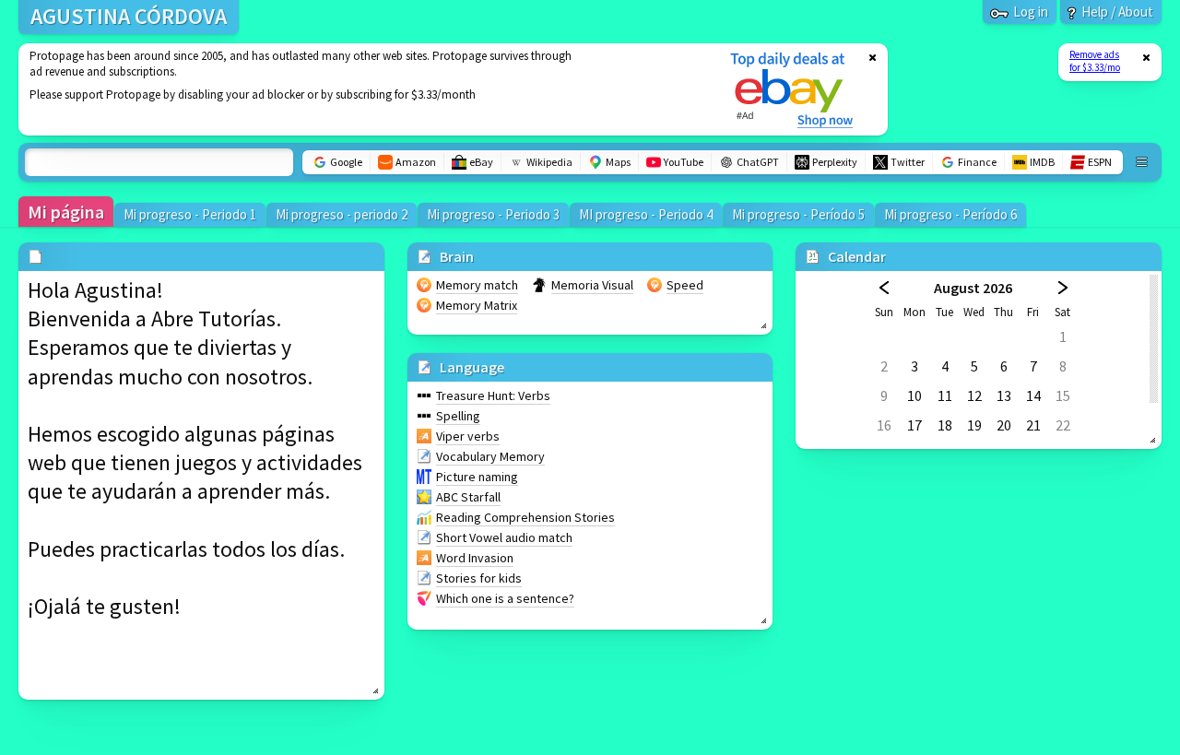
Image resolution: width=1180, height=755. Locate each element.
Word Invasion (474, 557)
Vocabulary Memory (490, 456)
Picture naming (477, 476)
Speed (685, 285)
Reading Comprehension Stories (525, 517)
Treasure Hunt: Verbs (493, 395)
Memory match (477, 285)
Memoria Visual (592, 285)
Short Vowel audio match (504, 537)
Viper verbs (468, 436)
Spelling (458, 415)
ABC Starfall (468, 497)
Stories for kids (479, 578)
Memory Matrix (476, 305)
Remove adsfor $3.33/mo (1094, 61)
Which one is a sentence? (505, 598)
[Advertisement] (362, 89)
